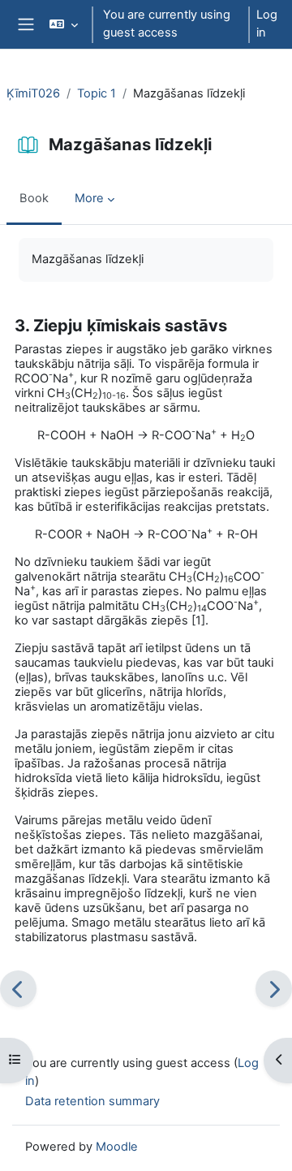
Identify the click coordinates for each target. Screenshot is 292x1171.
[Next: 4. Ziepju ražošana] (274, 988)
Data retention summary (92, 1101)
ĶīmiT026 (33, 93)
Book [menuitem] (34, 198)
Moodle (117, 1146)
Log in (266, 23)
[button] (63, 24)
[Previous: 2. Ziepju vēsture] (18, 988)
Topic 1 (96, 93)
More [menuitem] (89, 198)
